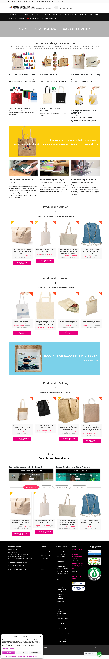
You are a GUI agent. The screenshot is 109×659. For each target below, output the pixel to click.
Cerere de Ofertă (80, 14)
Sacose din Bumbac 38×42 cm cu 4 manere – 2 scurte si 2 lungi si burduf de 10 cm (45, 322)
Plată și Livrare (45, 558)
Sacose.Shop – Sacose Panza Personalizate (61, 603)
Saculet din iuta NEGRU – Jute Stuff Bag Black (45, 426)
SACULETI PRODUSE (37, 14)
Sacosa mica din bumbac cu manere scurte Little (68, 322)
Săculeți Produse (62, 487)
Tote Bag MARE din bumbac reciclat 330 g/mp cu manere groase (22, 251)
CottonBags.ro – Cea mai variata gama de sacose (62, 573)
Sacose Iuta (25, 14)
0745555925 (28, 1)
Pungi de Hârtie (94, 14)
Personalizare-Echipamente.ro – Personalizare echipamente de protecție (62, 611)
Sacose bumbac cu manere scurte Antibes (91, 322)
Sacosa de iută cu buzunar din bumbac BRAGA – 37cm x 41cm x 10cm (22, 427)
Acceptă (8, 652)
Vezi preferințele (35, 652)
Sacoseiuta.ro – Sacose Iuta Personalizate (61, 596)
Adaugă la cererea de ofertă (22, 263)
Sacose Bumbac (13, 14)
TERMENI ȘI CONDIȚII (32, 656)
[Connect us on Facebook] (89, 648)
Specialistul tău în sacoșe (16, 18)
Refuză (22, 652)
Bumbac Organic (79, 487)
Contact (43, 561)
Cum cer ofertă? (45, 555)
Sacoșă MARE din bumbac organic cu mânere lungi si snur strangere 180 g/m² (68, 251)
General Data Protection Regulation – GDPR (16, 656)
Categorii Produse (65, 14)
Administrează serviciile (8, 648)
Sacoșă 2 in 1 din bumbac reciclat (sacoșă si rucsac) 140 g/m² (92, 251)
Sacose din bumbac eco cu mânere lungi (22, 322)
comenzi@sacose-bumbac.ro (16, 1)
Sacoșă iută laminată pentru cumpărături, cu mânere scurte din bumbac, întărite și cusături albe (92, 428)
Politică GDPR (46, 551)
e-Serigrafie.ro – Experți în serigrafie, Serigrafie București (62, 566)
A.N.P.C (43, 565)
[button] (40, 636)
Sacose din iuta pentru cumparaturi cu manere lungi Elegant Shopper (68, 427)
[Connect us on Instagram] (99, 648)
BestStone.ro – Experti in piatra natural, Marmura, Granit (63, 639)
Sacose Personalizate (51, 14)
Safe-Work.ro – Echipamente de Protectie (61, 589)
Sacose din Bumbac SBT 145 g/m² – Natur (45, 250)
